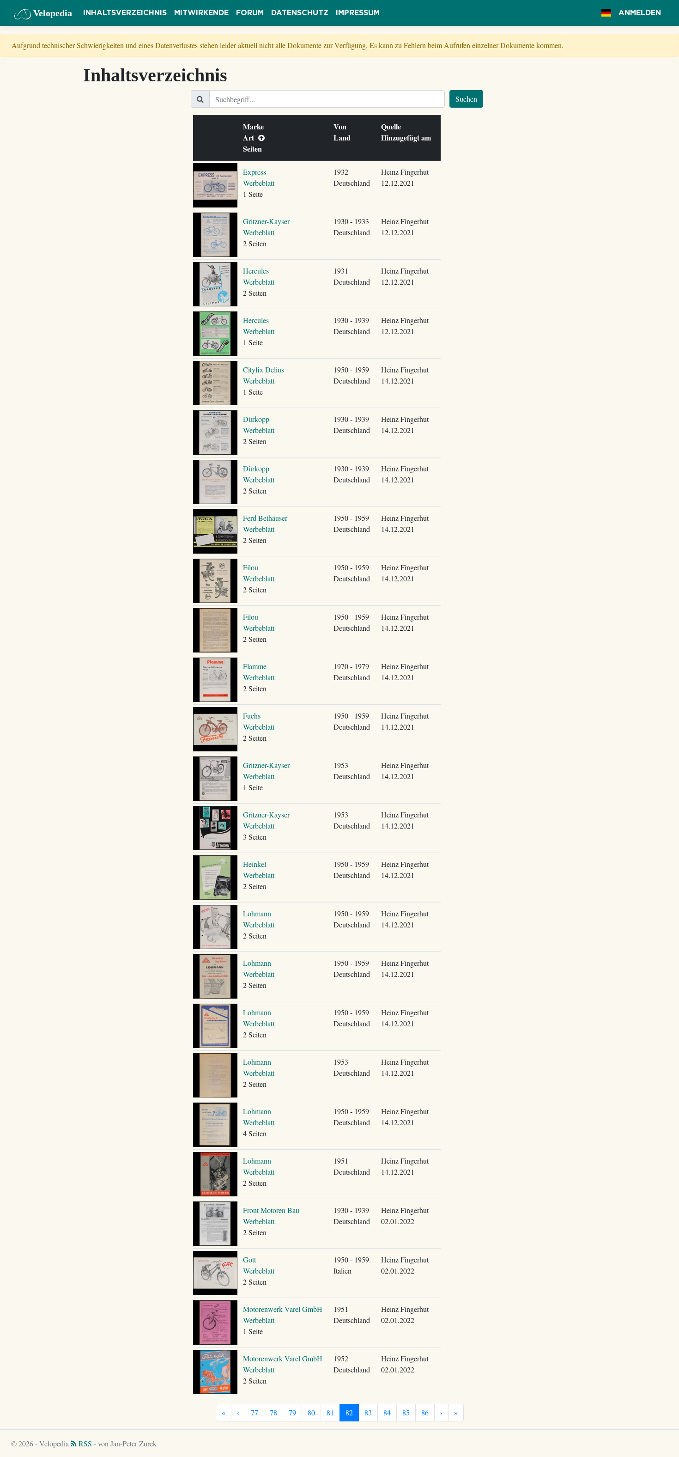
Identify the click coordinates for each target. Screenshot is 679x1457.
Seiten (254, 148)
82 (349, 1412)
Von (342, 126)
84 (387, 1412)
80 (311, 1412)
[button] (606, 13)
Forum (250, 13)
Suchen (466, 99)
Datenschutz (299, 13)
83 (368, 1412)
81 (330, 1412)
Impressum (358, 13)
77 (254, 1412)
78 (273, 1412)
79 (292, 1412)
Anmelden (639, 13)
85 (406, 1412)
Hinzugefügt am (408, 137)
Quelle (393, 126)
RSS (84, 1443)
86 (425, 1412)
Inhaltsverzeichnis (125, 13)
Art (250, 137)
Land (344, 137)
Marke (255, 126)
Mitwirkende (201, 13)
